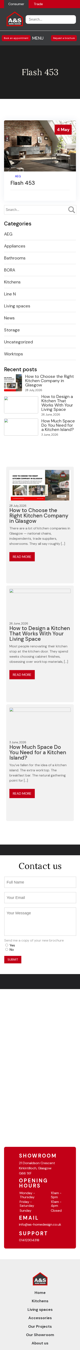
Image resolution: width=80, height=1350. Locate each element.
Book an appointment (16, 38)
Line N (10, 294)
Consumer (16, 4)
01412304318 (29, 1240)
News (9, 318)
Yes (12, 945)
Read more (22, 556)
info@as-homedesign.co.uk (40, 1224)
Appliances (14, 246)
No (12, 949)
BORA (9, 270)
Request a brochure (64, 38)
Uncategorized (18, 342)
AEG (18, 176)
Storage (12, 330)
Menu (38, 38)
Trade (38, 4)
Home (40, 1292)
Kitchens (12, 282)
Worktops (13, 354)
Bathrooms (15, 258)
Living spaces (17, 306)
